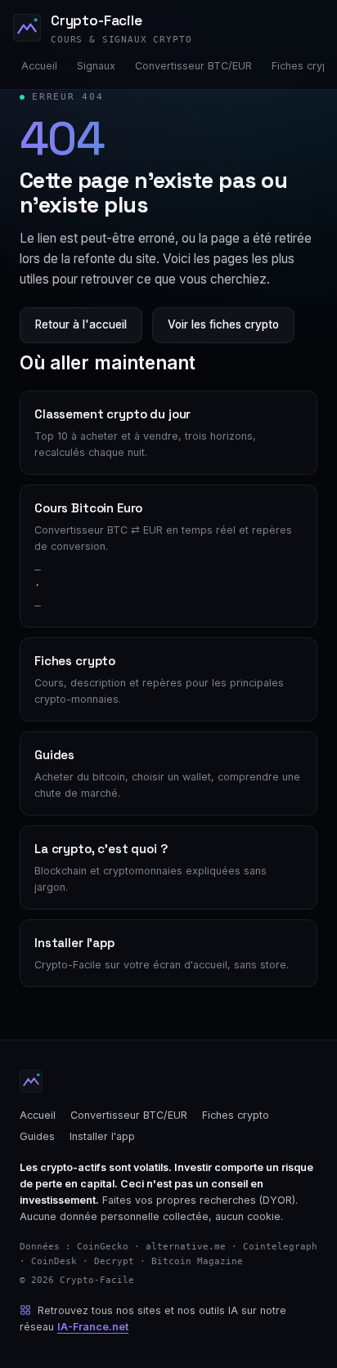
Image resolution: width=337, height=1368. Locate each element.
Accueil (39, 66)
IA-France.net (92, 1327)
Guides (37, 1136)
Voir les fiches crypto (223, 324)
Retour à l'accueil (81, 324)
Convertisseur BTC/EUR (193, 66)
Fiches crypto (235, 1115)
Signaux (96, 66)
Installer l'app (102, 1136)
